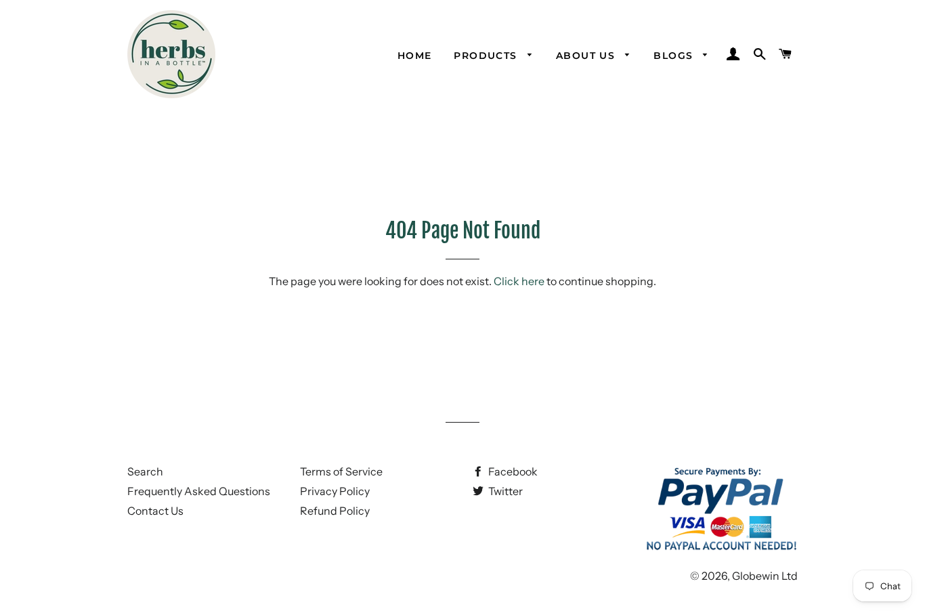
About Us (587, 55)
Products (487, 55)
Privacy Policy (335, 491)
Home (414, 55)
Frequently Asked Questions (198, 491)
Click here (519, 281)
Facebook (512, 471)
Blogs (674, 55)
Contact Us (155, 510)
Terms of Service (341, 471)
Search (145, 471)
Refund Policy (335, 510)
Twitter (504, 491)
